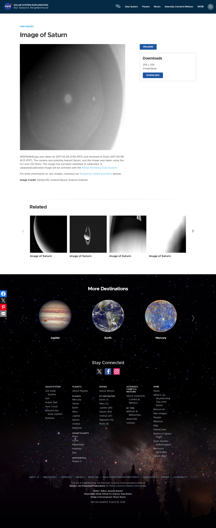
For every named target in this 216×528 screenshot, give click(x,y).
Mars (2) (103, 403)
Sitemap (165, 477)
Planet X (77, 461)
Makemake (78, 444)
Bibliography (50, 477)
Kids (155, 425)
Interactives (159, 429)
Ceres (75, 440)
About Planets (80, 391)
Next (193, 231)
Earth (108, 338)
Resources (159, 409)
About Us (34, 477)
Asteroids (131, 419)
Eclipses (49, 418)
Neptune (77, 428)
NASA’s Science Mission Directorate (127, 486)
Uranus (76, 424)
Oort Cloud (51, 406)
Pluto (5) (104, 424)
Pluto (75, 436)
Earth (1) (104, 399)
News (156, 391)
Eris (74, 453)
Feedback (66, 477)
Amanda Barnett (115, 491)
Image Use (93, 477)
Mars (75, 412)
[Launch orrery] (118, 7)
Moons (103, 387)
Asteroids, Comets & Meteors (132, 389)
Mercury (161, 338)
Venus (75, 403)
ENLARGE (148, 47)
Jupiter (55, 338)
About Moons (106, 391)
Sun (47, 398)
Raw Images (27, 26)
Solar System (52, 387)
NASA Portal (150, 477)
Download (152, 75)
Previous (23, 231)
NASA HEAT (160, 456)
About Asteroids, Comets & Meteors (135, 399)
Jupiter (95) (105, 408)
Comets (130, 423)
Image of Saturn (41, 256)
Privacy (80, 477)
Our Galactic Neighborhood (31, 8)
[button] (200, 7)
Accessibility (180, 477)
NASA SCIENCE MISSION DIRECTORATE (121, 477)
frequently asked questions (96, 174)
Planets (76, 387)
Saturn (75, 420)
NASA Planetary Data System (99, 168)
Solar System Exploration (31, 4)
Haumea (76, 449)
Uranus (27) (105, 416)
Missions (158, 421)
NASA (9, 6)
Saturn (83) (105, 412)
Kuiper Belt (51, 402)
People (157, 417)
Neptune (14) (106, 420)
